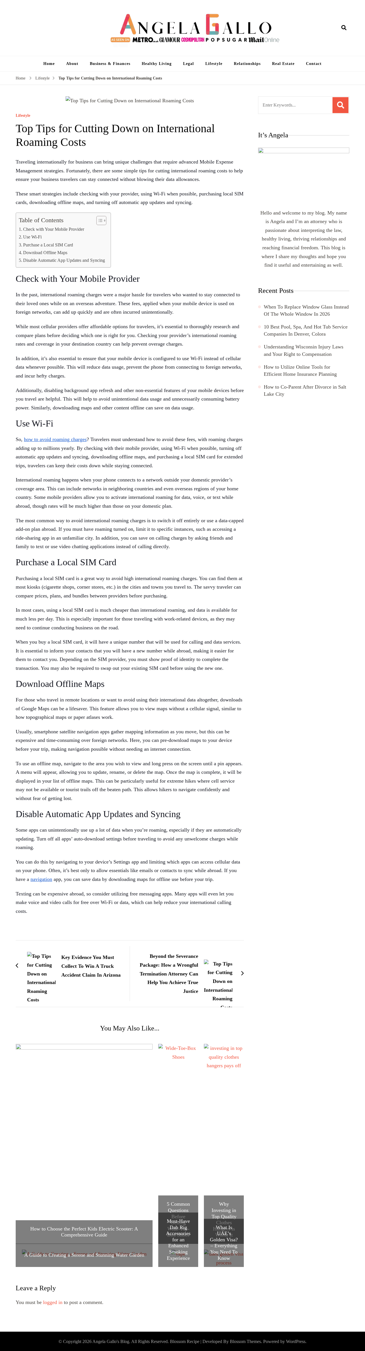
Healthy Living (157, 64)
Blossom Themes (245, 1341)
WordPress (295, 1341)
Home (49, 64)
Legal (188, 64)
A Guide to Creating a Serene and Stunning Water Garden (84, 1255)
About (72, 64)
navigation (41, 879)
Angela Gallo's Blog (110, 1341)
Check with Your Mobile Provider (53, 229)
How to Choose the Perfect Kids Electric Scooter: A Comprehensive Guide (84, 1232)
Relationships (247, 64)
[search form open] (343, 28)
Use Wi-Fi (32, 237)
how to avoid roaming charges (55, 439)
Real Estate (283, 64)
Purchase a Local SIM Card (48, 245)
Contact (314, 64)
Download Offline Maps (45, 252)
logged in (52, 1302)
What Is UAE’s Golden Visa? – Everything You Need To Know (224, 1243)
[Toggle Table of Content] (98, 220)
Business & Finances (110, 64)
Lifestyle (213, 64)
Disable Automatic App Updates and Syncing (64, 260)
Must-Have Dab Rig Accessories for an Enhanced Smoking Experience (178, 1239)
